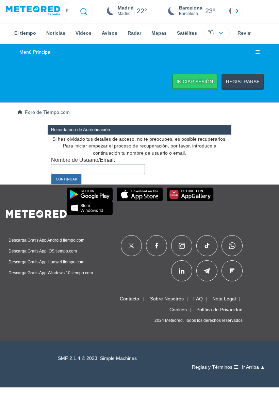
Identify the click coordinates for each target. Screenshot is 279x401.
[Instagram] (182, 246)
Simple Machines (118, 358)
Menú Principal (35, 52)
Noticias (55, 33)
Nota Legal (224, 298)
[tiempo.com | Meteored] (36, 213)
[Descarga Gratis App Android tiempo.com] (90, 194)
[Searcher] (84, 11)
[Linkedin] (181, 271)
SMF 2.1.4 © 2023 (77, 358)
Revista (246, 33)
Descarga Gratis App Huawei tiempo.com (46, 262)
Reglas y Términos (213, 367)
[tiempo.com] (33, 11)
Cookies (178, 309)
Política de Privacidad (219, 309)
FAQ (198, 298)
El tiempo (25, 33)
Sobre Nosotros (167, 298)
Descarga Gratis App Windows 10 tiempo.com (51, 273)
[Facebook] (156, 246)
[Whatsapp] (232, 246)
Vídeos (84, 33)
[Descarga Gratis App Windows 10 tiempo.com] (90, 208)
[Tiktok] (207, 246)
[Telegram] (207, 271)
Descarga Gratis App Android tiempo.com (46, 240)
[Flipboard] (232, 271)
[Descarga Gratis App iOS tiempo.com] (140, 194)
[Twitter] (131, 246)
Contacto (129, 298)
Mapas (159, 33)
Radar (134, 33)
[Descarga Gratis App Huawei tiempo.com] (190, 194)
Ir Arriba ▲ (253, 367)
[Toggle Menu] (258, 52)
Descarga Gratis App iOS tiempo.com (43, 251)
